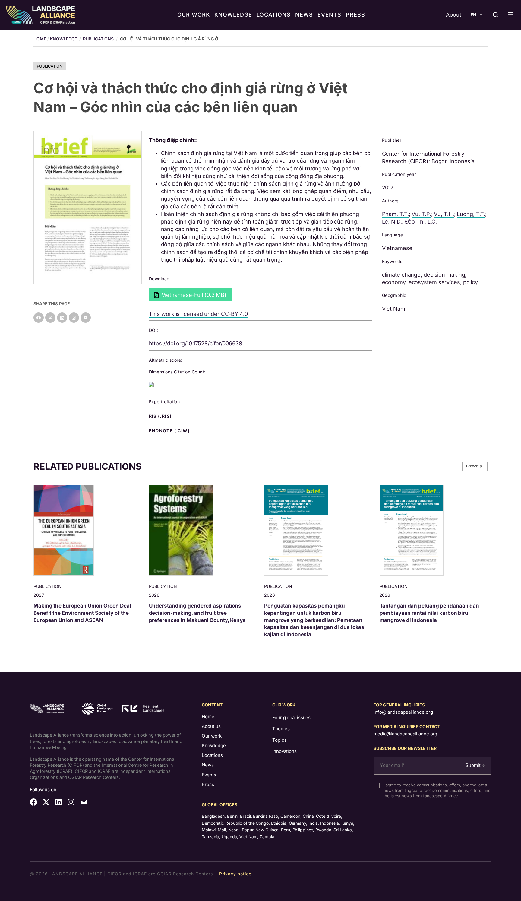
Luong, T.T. (471, 214)
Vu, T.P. (421, 214)
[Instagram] (74, 317)
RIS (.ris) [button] (161, 416)
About (453, 14)
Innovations (284, 751)
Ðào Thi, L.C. (421, 221)
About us (211, 726)
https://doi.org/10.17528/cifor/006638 (195, 343)
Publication (49, 66)
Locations (212, 755)
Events (209, 775)
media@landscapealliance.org (405, 734)
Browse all (475, 466)
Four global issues (291, 717)
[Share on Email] (86, 317)
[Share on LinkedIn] (62, 317)
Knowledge (63, 38)
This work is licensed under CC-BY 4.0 (198, 314)
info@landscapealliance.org (403, 712)
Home (208, 716)
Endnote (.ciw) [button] (170, 430)
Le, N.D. (392, 221)
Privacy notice (235, 873)
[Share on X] (50, 317)
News (208, 765)
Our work (212, 736)
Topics (279, 740)
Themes (280, 728)
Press (208, 784)
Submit (473, 765)
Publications (98, 38)
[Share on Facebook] (38, 317)
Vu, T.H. (444, 214)
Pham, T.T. (395, 214)
